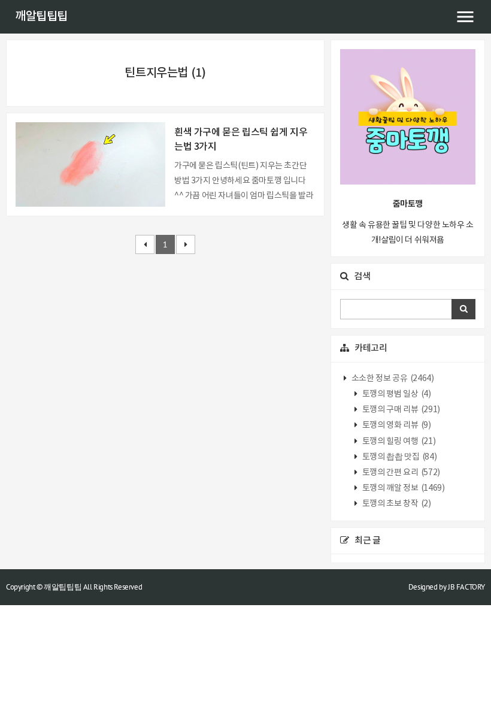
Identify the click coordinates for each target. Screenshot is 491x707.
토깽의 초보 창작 (395, 504)
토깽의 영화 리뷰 (395, 425)
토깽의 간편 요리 (400, 473)
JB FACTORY (466, 587)
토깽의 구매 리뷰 (400, 410)
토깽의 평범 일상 (395, 394)
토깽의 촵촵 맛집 (398, 457)
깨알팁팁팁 (41, 17)
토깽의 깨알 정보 (402, 488)
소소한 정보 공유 (392, 378)
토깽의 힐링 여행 (397, 441)
